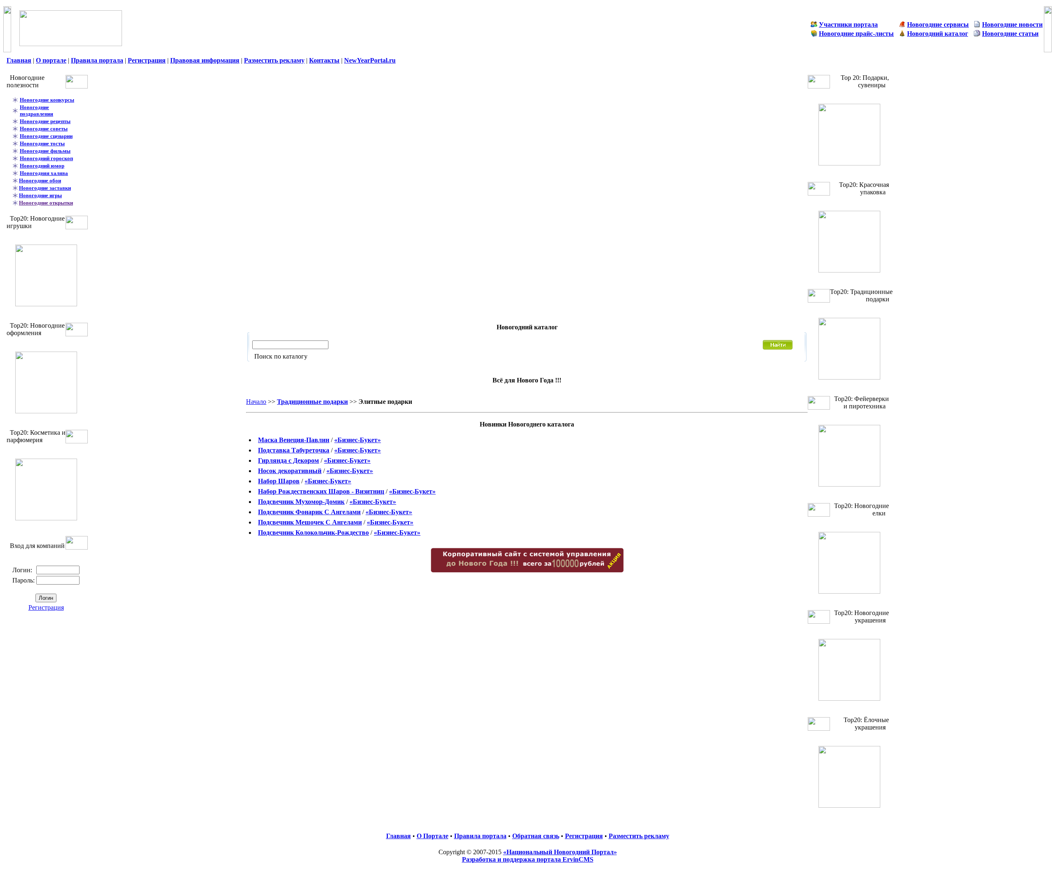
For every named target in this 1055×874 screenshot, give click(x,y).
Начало (256, 401)
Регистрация (46, 607)
